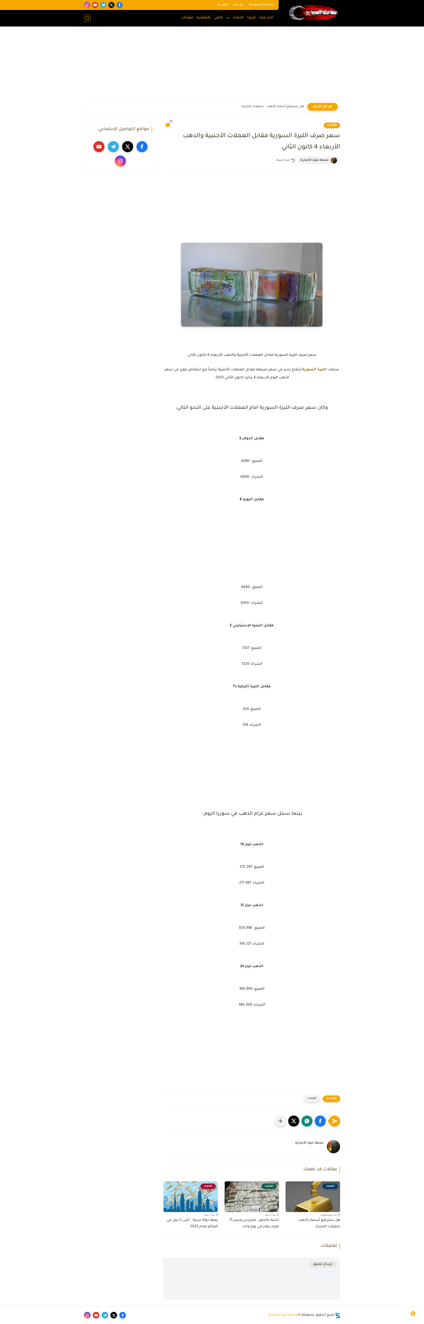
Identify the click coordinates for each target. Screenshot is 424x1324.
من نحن (238, 4)
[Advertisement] (212, 66)
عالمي (218, 18)
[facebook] (120, 5)
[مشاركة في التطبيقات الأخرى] (280, 1121)
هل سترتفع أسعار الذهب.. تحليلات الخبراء (272, 106)
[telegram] (103, 5)
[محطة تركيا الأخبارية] (310, 13)
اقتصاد (238, 18)
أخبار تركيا (266, 18)
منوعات (187, 18)
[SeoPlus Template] (337, 1315)
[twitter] (111, 5)
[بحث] (87, 18)
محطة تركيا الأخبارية (282, 1315)
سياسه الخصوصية (261, 4)
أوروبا (251, 18)
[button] (320, 1121)
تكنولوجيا (204, 18)
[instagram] (87, 5)
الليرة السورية (314, 370)
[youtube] (95, 5)
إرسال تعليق (322, 1264)
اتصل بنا (222, 4)
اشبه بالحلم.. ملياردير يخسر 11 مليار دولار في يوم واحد (254, 1223)
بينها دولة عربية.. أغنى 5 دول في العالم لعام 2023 (192, 1223)
